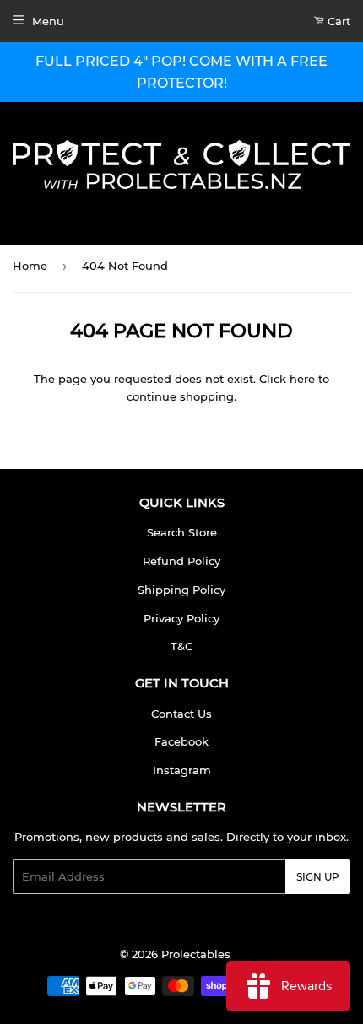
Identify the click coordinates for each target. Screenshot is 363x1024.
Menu (48, 21)
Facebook (181, 741)
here (302, 378)
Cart (337, 21)
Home (30, 265)
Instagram (182, 770)
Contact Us (181, 713)
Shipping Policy (181, 589)
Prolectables (195, 954)
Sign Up (317, 876)
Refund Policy (181, 561)
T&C (181, 646)
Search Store (182, 532)
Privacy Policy (181, 618)
